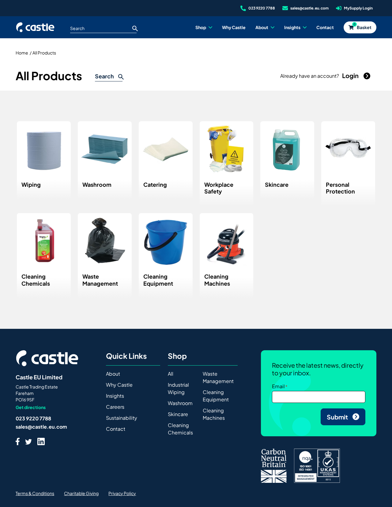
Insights (115, 395)
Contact (115, 429)
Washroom (180, 403)
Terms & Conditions (35, 493)
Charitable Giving (81, 493)
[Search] (135, 28)
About (113, 373)
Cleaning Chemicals (180, 429)
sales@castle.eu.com (41, 426)
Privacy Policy (122, 493)
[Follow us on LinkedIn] (41, 441)
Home (22, 52)
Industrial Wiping (178, 388)
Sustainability (121, 418)
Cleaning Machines (214, 414)
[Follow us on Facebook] (18, 441)
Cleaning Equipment (216, 396)
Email (278, 386)
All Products (44, 52)
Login (351, 75)
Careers (115, 407)
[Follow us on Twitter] (28, 441)
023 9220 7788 (33, 418)
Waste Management (218, 377)
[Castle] (35, 27)
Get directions (31, 407)
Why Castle (119, 384)
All (170, 373)
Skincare (178, 414)
